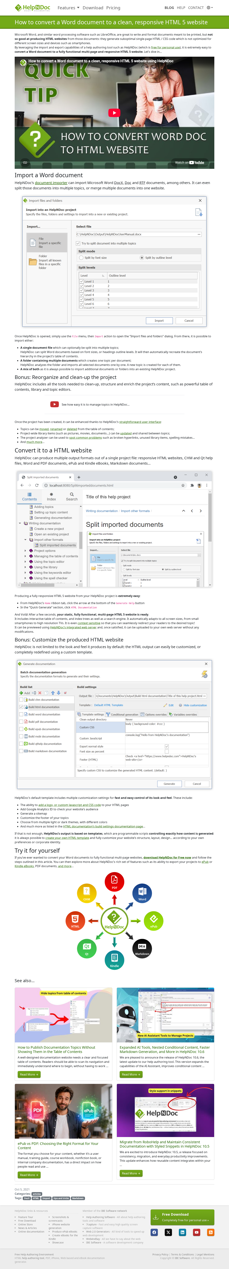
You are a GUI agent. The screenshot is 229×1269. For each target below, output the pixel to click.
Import (46, 1198)
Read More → (29, 1074)
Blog (169, 7)
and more (64, 866)
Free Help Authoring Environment (34, 1254)
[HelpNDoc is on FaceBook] (154, 1232)
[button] (209, 8)
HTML (36, 1198)
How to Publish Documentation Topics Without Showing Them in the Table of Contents (56, 1049)
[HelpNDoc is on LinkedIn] (182, 1232)
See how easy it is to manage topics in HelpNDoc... (96, 404)
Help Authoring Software (100, 1217)
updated (126, 433)
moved (44, 429)
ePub (205, 862)
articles (37, 1193)
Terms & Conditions (182, 1254)
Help (181, 7)
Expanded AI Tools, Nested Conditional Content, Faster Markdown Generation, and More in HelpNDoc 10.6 (165, 1049)
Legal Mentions (205, 1254)
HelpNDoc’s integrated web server (73, 627)
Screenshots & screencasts (59, 1218)
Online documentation (31, 1231)
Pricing (113, 8)
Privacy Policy (160, 1254)
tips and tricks (61, 1198)
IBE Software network (114, 1210)
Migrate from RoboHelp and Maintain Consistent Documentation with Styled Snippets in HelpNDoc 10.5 (164, 1144)
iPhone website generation (59, 1226)
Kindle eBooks (24, 866)
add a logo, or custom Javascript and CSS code (69, 805)
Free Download (27, 1220)
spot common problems (85, 438)
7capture (91, 1224)
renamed (56, 429)
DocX (27, 1198)
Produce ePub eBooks (64, 1231)
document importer (51, 182)
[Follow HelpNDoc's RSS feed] (210, 1232)
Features (66, 8)
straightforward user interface (140, 422)
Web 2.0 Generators (98, 1231)
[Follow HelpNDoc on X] (168, 1232)
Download (93, 8)
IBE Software (93, 1242)
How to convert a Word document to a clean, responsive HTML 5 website (111, 22)
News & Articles (27, 1228)
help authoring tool (33, 1258)
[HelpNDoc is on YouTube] (196, 1232)
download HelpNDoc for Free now (167, 857)
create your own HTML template (67, 838)
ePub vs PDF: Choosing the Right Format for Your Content (58, 1145)
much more (34, 442)
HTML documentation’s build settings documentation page (103, 826)
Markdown (78, 1198)
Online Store (25, 1224)
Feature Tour (25, 1217)
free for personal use (165, 47)
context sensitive (89, 623)
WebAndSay (93, 1239)
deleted (72, 429)
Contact (196, 7)
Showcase (58, 1242)
